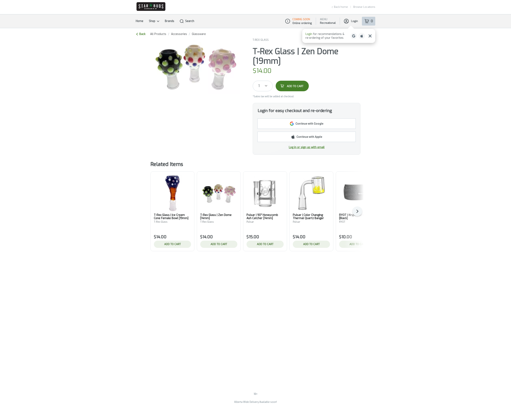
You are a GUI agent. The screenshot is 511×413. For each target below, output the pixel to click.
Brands (169, 21)
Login (354, 21)
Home (139, 21)
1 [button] (259, 85)
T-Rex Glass (261, 40)
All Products (158, 34)
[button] (338, 36)
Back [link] (142, 34)
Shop (152, 21)
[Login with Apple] (361, 36)
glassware (199, 34)
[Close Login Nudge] (370, 36)
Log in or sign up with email (307, 147)
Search (189, 21)
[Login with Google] (354, 36)
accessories (179, 34)
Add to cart (172, 244)
